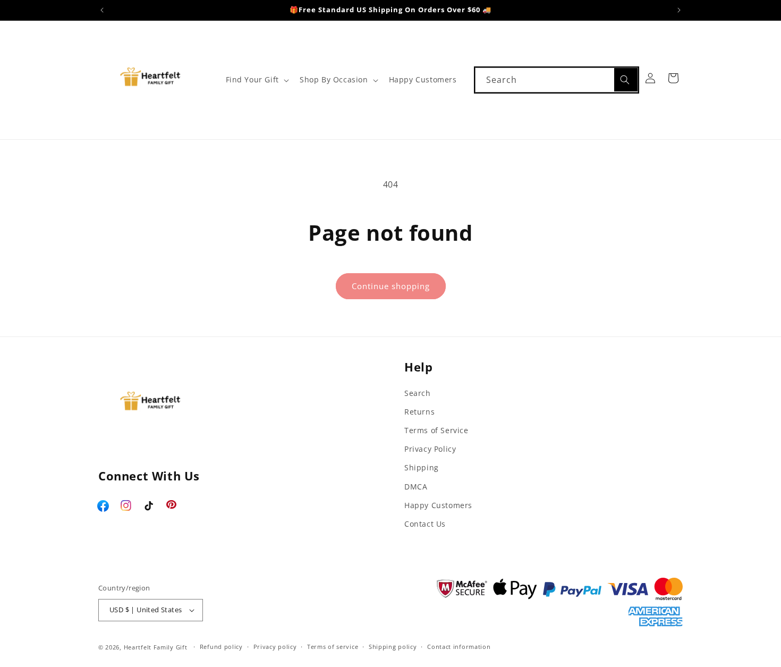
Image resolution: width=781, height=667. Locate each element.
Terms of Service (436, 430)
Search (417, 393)
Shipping (421, 467)
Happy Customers (438, 505)
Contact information (458, 647)
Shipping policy (393, 647)
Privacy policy (275, 647)
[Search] (626, 79)
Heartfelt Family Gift (156, 647)
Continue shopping (391, 286)
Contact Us (425, 524)
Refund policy (221, 647)
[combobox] (557, 80)
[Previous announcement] (102, 10)
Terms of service (332, 647)
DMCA (415, 487)
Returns (419, 412)
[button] (256, 80)
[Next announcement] (679, 10)
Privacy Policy (430, 449)
